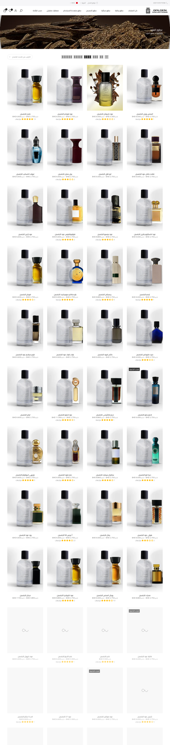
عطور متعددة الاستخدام (72, 10)
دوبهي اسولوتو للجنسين (25, 475)
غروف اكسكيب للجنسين (25, 174)
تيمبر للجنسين (145, 294)
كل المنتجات (132, 10)
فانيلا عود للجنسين (145, 655)
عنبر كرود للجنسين (65, 475)
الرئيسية (160, 33)
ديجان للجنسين (25, 595)
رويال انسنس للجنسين (105, 595)
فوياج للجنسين (25, 294)
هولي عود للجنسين (144, 535)
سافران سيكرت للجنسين (105, 475)
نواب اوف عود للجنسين (65, 354)
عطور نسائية (105, 10)
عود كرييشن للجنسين (105, 114)
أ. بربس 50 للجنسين (65, 535)
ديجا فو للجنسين (145, 475)
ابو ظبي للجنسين (105, 174)
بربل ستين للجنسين (65, 174)
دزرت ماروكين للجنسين (144, 354)
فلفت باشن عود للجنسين (144, 174)
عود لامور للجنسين (65, 415)
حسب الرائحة (37, 10)
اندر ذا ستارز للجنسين (25, 715)
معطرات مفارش (53, 10)
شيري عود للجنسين (144, 715)
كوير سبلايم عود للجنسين (25, 354)
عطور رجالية (119, 10)
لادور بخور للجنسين (145, 415)
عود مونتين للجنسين (105, 715)
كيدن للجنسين (25, 114)
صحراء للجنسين (144, 595)
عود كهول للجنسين (25, 655)
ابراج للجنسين (25, 415)
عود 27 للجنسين (65, 715)
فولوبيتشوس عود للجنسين (65, 234)
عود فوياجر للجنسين (65, 114)
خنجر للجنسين (105, 655)
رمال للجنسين (105, 535)
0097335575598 (159, 2)
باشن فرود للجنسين (105, 354)
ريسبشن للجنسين (104, 294)
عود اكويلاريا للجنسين (65, 595)
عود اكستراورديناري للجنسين (145, 234)
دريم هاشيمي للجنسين (105, 415)
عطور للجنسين (91, 10)
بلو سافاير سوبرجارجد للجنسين (65, 294)
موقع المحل (92, 2)
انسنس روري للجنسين (145, 114)
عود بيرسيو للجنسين (104, 234)
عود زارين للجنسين (25, 234)
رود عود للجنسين (25, 535)
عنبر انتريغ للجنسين (65, 655)
